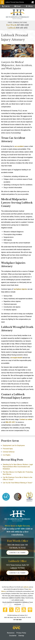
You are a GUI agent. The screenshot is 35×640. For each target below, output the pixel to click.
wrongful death (16, 358)
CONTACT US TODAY (17, 552)
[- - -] (2, 2)
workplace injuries (20, 289)
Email (19, 6)
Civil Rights (6, 455)
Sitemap (21, 636)
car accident (19, 146)
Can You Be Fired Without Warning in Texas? (17, 483)
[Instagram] (18, 611)
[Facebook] (5, 611)
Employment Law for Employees (14, 445)
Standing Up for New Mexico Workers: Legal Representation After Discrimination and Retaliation (18, 467)
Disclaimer (12, 636)
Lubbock (12, 28)
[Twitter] (11, 611)
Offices (30, 6)
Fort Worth (11, 25)
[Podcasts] (30, 611)
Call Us (7, 6)
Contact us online (25, 419)
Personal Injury (8, 449)
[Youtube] (24, 611)
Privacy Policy (21, 633)
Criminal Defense (8, 452)
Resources (10, 633)
